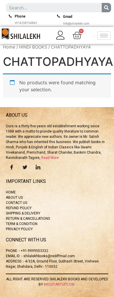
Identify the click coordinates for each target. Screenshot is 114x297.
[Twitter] (24, 167)
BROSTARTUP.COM (59, 284)
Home (9, 47)
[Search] (106, 7)
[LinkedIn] (38, 167)
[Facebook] (11, 167)
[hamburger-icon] (103, 35)
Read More (50, 158)
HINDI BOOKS (33, 47)
